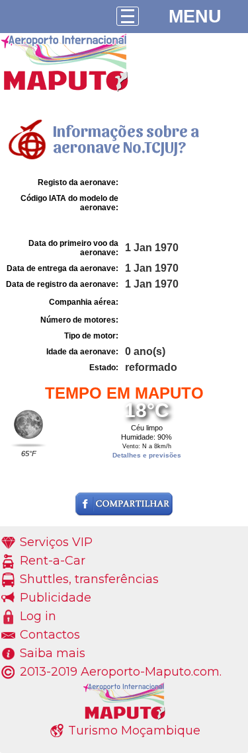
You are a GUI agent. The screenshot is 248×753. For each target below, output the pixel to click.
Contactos (50, 634)
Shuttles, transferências (89, 579)
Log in (38, 616)
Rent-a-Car (52, 560)
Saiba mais (52, 653)
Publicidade (55, 597)
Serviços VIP (56, 542)
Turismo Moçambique (134, 730)
